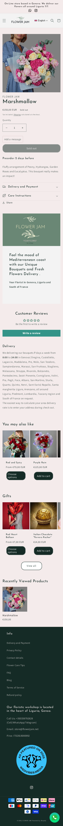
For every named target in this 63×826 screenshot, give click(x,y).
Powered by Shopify (39, 820)
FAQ (9, 672)
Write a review (31, 333)
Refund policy (14, 695)
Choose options (12, 476)
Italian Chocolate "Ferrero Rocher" (42, 535)
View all (31, 565)
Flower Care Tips (16, 665)
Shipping (17, 114)
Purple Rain (39, 463)
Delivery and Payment (18, 642)
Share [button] (9, 202)
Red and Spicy (14, 463)
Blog (9, 680)
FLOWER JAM (27, 820)
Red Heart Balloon (11, 535)
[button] (4, 20)
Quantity (7, 120)
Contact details (15, 657)
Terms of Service (15, 687)
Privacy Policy (14, 650)
